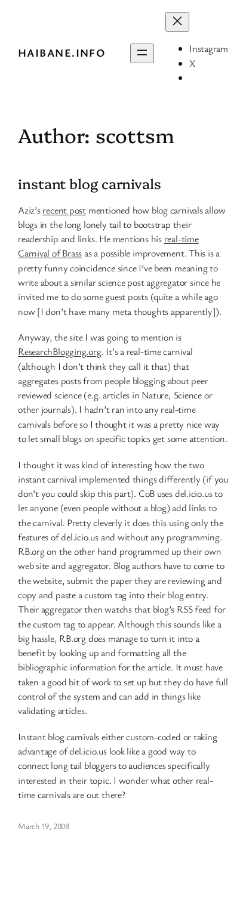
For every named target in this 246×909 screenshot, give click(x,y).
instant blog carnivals (89, 183)
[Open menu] (142, 53)
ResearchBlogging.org (60, 351)
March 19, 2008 (43, 825)
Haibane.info (61, 52)
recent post (64, 210)
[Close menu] (177, 22)
